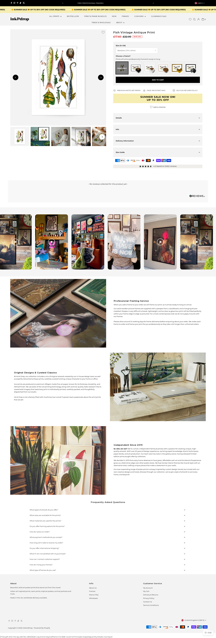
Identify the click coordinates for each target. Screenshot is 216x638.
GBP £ (200, 3)
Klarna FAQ (93, 595)
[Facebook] (11, 3)
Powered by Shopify (42, 628)
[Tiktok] (20, 3)
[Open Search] (194, 19)
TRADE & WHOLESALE (101, 22)
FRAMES (125, 16)
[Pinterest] (17, 3)
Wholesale (93, 598)
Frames (92, 591)
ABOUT (119, 22)
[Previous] (63, 3)
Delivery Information (125, 141)
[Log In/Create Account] (198, 19)
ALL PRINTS (54, 16)
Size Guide (120, 152)
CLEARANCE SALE (159, 16)
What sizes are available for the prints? (45, 515)
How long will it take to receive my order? (46, 543)
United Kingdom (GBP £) (194, 620)
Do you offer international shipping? (44, 548)
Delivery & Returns (150, 595)
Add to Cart (158, 80)
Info (117, 129)
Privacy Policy (148, 598)
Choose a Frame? (123, 56)
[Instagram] (14, 3)
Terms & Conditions (151, 605)
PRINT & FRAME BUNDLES (95, 16)
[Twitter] (23, 3)
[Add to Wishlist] (103, 32)
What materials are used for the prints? (45, 521)
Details (119, 118)
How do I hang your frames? (41, 565)
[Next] (153, 3)
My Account (148, 588)
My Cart (146, 591)
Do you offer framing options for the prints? (47, 526)
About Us (92, 588)
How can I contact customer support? (45, 559)
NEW (114, 16)
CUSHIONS (139, 16)
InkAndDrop (27, 628)
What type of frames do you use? (43, 570)
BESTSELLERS (73, 16)
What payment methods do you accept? (46, 537)
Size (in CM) (121, 46)
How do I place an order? (40, 532)
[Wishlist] (190, 19)
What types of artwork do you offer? (44, 510)
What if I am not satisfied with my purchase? (48, 554)
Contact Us (147, 602)
